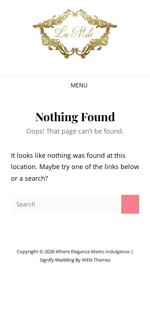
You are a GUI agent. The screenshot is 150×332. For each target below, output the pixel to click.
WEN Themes (96, 260)
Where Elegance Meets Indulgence (93, 251)
